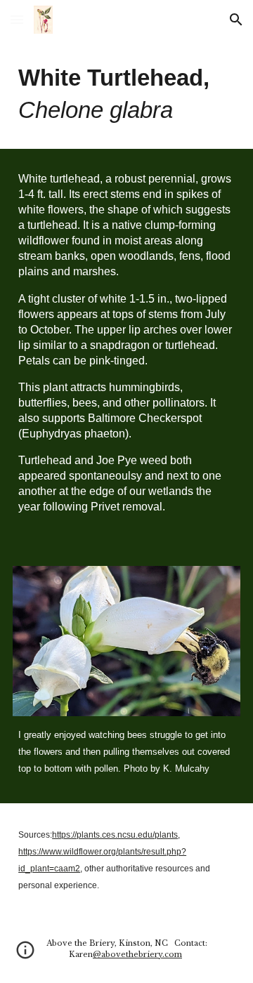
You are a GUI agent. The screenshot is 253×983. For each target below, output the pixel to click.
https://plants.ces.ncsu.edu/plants (115, 835)
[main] (126, 94)
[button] (17, 19)
